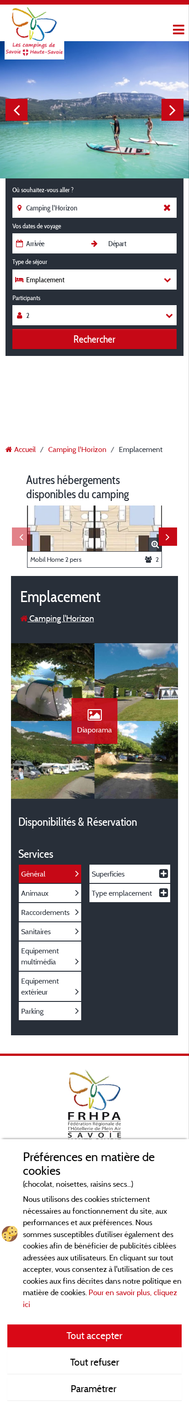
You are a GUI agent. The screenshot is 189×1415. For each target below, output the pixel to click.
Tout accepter (94, 1335)
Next (172, 110)
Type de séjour (29, 262)
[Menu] (177, 30)
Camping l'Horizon (61, 618)
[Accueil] (34, 25)
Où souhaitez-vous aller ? (42, 190)
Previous (17, 110)
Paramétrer (95, 1388)
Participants (26, 298)
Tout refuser (94, 1362)
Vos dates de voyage (36, 226)
